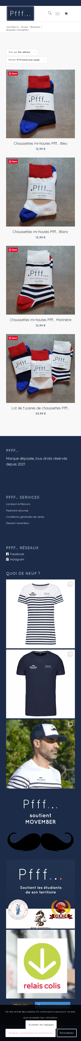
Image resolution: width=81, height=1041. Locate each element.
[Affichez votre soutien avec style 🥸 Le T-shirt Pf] (40, 683)
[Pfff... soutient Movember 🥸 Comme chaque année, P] (40, 824)
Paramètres (67, 1032)
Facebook (17, 554)
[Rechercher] (48, 13)
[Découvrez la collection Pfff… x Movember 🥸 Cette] (40, 753)
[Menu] (57, 13)
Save (14, 73)
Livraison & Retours (18, 504)
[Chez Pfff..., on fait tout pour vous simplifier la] (40, 964)
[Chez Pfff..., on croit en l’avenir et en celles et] (40, 894)
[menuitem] (48, 13)
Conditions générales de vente (25, 516)
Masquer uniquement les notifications (31, 1032)
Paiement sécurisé (17, 510)
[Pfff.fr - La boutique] (33, 13)
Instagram (17, 559)
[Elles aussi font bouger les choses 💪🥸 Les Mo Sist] (40, 613)
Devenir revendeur (17, 523)
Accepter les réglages (41, 1024)
